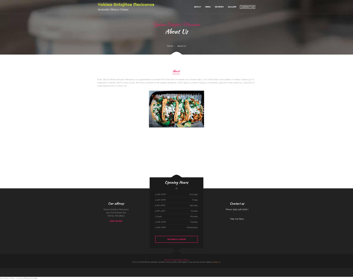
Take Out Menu (237, 219)
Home (170, 46)
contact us (216, 262)
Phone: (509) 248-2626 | (237, 209)
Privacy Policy (183, 260)
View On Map (115, 221)
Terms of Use (169, 260)
